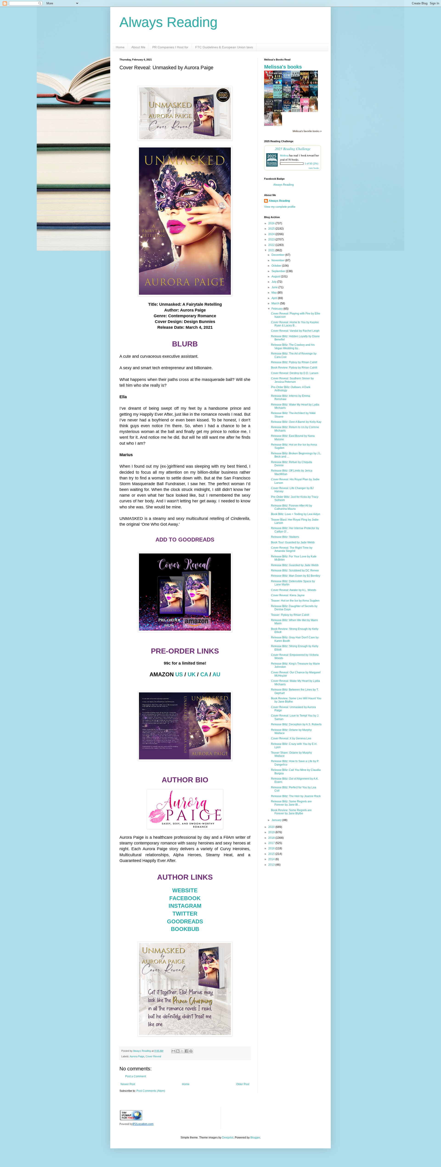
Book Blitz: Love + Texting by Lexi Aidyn (295, 514)
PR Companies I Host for (170, 47)
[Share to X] (182, 1051)
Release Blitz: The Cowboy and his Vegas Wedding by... (293, 346)
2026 (271, 223)
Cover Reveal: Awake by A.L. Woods (293, 590)
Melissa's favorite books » (307, 131)
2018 (271, 837)
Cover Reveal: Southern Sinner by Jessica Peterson (292, 380)
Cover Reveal (153, 1056)
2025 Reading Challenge (293, 148)
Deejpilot (227, 1137)
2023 (271, 239)
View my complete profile (279, 206)
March (275, 303)
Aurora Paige (137, 1056)
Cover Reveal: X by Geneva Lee (291, 738)
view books (313, 168)
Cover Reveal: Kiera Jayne (288, 595)
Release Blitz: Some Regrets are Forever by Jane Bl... (291, 803)
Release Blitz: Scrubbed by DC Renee (295, 570)
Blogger (255, 1137)
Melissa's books (283, 67)
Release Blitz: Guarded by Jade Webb (295, 565)
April (274, 298)
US (179, 674)
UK (191, 674)
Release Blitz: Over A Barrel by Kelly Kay (296, 422)
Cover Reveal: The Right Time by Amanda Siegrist (291, 549)
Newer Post (128, 1084)
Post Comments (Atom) (150, 1090)
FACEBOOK (185, 898)
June (274, 287)
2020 (271, 827)
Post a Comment (135, 1076)
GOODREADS (185, 921)
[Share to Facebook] (186, 1051)
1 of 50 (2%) (311, 163)
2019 (271, 832)
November (278, 260)
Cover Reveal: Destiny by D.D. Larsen (294, 373)
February (277, 308)
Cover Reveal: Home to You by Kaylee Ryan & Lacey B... (295, 324)
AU (216, 674)
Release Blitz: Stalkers (285, 537)
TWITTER (184, 914)
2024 (271, 234)
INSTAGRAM (185, 906)
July (274, 281)
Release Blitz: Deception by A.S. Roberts (296, 724)
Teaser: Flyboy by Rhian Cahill (290, 615)
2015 (271, 854)
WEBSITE (185, 890)
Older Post (242, 1084)
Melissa (284, 155)
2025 (271, 228)
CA (204, 674)
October (276, 265)
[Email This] (173, 1051)
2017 (271, 843)
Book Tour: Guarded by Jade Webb (293, 542)
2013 (271, 864)
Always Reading (168, 22)
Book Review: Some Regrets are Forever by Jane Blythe (291, 812)
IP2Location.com (143, 1124)
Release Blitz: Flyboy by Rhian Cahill (294, 362)
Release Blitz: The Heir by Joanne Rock (296, 796)
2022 (271, 245)
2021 (271, 250)
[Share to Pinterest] (191, 1051)
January (276, 820)
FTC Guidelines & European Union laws (224, 47)
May (274, 292)
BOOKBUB (185, 929)
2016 (271, 848)
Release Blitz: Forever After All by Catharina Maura (291, 507)
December (278, 254)
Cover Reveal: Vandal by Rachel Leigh (295, 330)
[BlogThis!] (177, 1051)
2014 (271, 859)
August (276, 276)
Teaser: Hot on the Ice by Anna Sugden (295, 600)
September (278, 271)
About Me (138, 47)
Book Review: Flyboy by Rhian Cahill (294, 367)
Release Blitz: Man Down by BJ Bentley (295, 575)
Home (120, 47)
